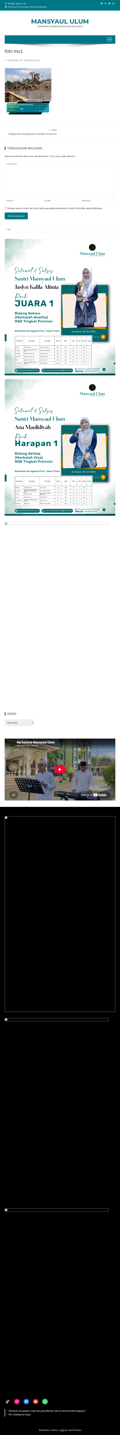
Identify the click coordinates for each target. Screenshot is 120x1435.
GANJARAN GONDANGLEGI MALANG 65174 (60, 26)
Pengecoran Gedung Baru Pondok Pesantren (32, 131)
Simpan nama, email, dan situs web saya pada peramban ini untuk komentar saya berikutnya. (55, 208)
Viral (62, 1430)
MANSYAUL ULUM (60, 21)
